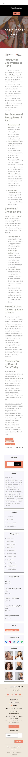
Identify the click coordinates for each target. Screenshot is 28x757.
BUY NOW (18, 741)
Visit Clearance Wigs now (13, 404)
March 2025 (10, 520)
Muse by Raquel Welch (12, 615)
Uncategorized (11, 569)
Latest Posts (9, 439)
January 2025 (11, 526)
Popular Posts (9, 441)
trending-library (11, 563)
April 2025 (10, 516)
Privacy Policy (10, 752)
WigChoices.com (16, 8)
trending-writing (12, 566)
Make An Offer (17, 13)
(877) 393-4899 (20, 3)
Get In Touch (15, 726)
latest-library (11, 541)
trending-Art (10, 560)
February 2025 (11, 523)
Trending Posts (10, 444)
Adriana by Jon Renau (12, 598)
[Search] (20, 735)
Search (17, 464)
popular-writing (11, 553)
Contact (15, 705)
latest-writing (11, 547)
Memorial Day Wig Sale (12, 630)
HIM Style (8, 581)
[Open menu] (5, 8)
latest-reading (11, 544)
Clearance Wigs (11, 747)
